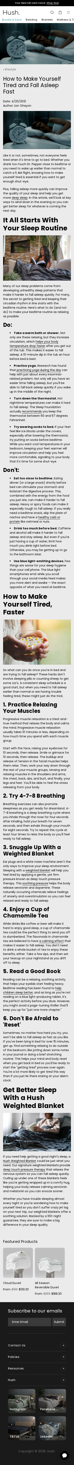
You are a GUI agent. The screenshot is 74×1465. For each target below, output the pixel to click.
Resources (16, 1368)
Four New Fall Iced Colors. (37, 3)
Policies (13, 1357)
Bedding (31, 19)
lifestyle (10, 69)
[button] (68, 12)
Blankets (47, 19)
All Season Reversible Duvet (47, 1285)
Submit (59, 1322)
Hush (11, 1380)
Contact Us (16, 1345)
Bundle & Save (12, 19)
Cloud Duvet (12, 1283)
